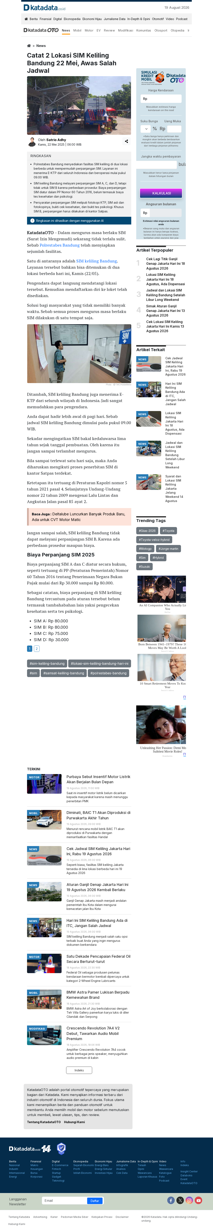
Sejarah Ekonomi (83, 1165)
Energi (13, 1176)
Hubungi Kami (74, 1122)
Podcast (181, 19)
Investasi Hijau (104, 1173)
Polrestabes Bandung (60, 245)
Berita (34, 19)
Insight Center (189, 1171)
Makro (34, 1165)
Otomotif (158, 19)
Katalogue (165, 1173)
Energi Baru (102, 1165)
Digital (57, 19)
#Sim (142, 557)
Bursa (34, 1173)
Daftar (95, 1201)
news (41, 46)
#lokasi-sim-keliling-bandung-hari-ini (99, 663)
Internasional (17, 1173)
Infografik (122, 1165)
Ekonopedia (72, 19)
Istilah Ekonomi (82, 1173)
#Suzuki (144, 566)
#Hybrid (158, 557)
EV (99, 30)
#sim (33, 673)
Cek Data (122, 1173)
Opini (141, 1169)
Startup (56, 1173)
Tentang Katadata (19, 1216)
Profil (76, 1169)
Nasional (14, 1165)
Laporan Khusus (147, 1176)
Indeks (79, 1070)
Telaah (142, 1165)
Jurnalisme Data (114, 19)
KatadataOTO (189, 1183)
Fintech (56, 1169)
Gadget (56, 1176)
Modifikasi (125, 30)
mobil (33, 813)
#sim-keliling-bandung (47, 663)
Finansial (45, 19)
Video (170, 19)
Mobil (77, 30)
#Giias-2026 (147, 530)
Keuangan (37, 1169)
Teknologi (58, 1180)
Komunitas (143, 30)
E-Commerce (60, 1165)
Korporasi (36, 1176)
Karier (54, 1216)
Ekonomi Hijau (92, 19)
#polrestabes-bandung (108, 673)
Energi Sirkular (103, 1169)
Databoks (186, 1175)
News (66, 30)
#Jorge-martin (168, 548)
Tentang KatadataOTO (44, 1122)
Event (184, 1179)
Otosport (161, 30)
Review (109, 30)
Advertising (40, 1216)
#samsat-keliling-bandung (63, 673)
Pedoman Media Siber (74, 1216)
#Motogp (145, 548)
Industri (13, 1169)
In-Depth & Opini (139, 19)
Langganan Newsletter (18, 1201)
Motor (89, 30)
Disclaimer (122, 1216)
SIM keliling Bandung (96, 261)
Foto (162, 1176)
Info (183, 1161)
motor (34, 777)
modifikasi (37, 1028)
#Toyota (168, 530)
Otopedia (178, 30)
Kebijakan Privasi (102, 1216)
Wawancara (145, 1173)
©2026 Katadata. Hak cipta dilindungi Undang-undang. (169, 1218)
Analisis (121, 1169)
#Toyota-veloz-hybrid (154, 539)
